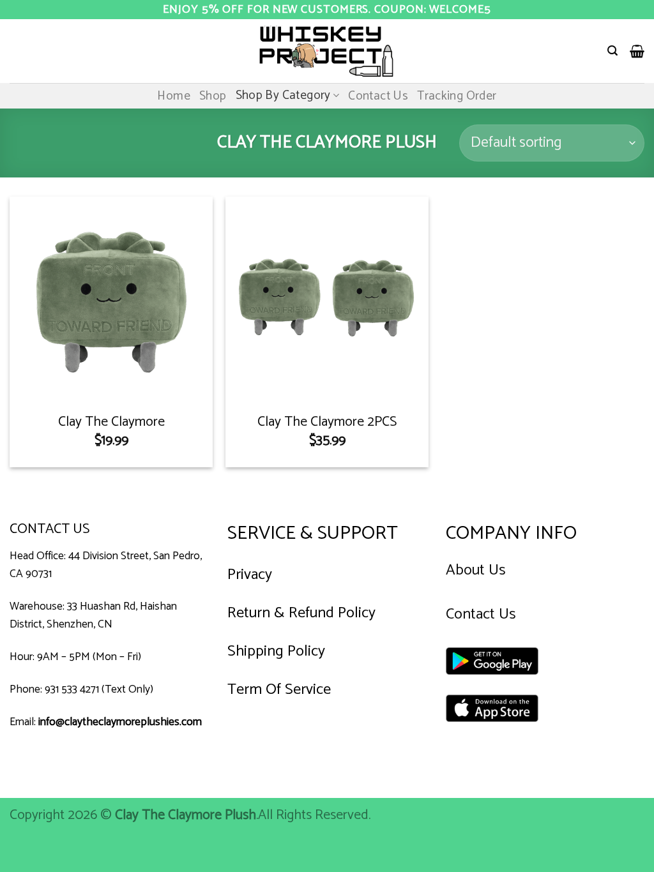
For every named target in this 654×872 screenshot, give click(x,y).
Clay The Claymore (111, 422)
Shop (213, 96)
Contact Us (378, 96)
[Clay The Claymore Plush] (327, 51)
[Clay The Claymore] (111, 298)
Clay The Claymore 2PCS (327, 422)
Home (173, 96)
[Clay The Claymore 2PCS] (327, 298)
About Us (476, 570)
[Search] (612, 50)
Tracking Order (456, 96)
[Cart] (637, 51)
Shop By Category (283, 95)
